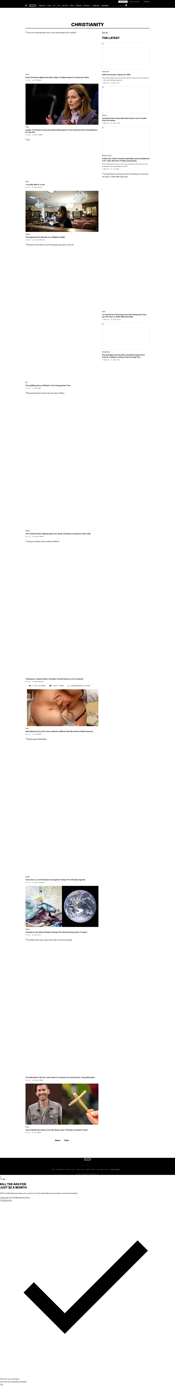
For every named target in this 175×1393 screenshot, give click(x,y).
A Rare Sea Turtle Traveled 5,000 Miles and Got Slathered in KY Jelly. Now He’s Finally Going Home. (125, 160)
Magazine (42, 5)
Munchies (65, 5)
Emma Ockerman (38, 134)
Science (104, 115)
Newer (58, 1140)
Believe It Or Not (107, 155)
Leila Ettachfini (39, 240)
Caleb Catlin (116, 319)
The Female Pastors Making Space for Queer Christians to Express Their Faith (58, 534)
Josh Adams (37, 388)
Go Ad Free (123, 1)
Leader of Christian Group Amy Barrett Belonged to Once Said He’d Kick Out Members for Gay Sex (61, 131)
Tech (58, 5)
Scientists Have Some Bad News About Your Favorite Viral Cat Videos (124, 119)
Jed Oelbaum (37, 734)
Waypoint (79, 5)
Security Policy (90, 1169)
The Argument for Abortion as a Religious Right (45, 237)
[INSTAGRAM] (86, 1165)
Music (72, 5)
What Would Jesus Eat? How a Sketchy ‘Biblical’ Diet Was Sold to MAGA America (59, 731)
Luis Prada (116, 169)
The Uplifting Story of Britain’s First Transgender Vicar (48, 385)
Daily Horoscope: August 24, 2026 (116, 75)
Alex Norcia (37, 1132)
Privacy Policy (70, 1169)
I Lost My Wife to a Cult (35, 185)
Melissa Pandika (39, 536)
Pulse (49, 5)
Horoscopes (105, 71)
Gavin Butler (38, 187)
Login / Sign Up (134, 1)
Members (87, 5)
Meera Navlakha (38, 681)
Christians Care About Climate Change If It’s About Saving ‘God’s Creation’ (57, 932)
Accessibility (60, 1169)
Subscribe (96, 5)
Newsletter (105, 5)
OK (1, 1384)
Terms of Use (80, 1169)
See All (105, 32)
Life (54, 5)
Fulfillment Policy (102, 1169)
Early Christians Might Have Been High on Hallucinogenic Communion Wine (57, 77)
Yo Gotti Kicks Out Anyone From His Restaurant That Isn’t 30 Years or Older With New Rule (124, 316)
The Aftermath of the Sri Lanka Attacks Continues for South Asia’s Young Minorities (60, 1077)
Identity (28, 234)
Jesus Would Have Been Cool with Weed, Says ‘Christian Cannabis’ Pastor (57, 1130)
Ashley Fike (115, 83)
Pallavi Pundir (38, 1080)
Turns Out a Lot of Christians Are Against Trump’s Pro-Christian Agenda (55, 880)
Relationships (106, 351)
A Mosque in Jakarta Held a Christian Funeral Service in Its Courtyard (54, 679)
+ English (146, 1)
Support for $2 (4, 1198)
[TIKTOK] (89, 1165)
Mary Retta (37, 935)
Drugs (27, 74)
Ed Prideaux (37, 80)
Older (66, 1140)
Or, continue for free (6, 1200)
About (53, 1169)
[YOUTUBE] (93, 1165)
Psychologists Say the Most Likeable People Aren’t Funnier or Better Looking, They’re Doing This (123, 356)
